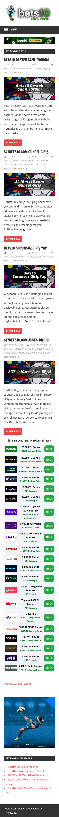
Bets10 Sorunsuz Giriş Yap (25, 248)
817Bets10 (18, 348)
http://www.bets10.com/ (18, 683)
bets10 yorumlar (13, 72)
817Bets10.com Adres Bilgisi (26, 340)
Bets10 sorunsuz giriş (15, 168)
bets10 (32, 68)
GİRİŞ (49, 449)
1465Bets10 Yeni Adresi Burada (26, 775)
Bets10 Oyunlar (40, 64)
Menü (14, 29)
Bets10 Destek (11, 68)
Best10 (24, 68)
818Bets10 (30, 348)
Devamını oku (13, 142)
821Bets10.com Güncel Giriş (26, 151)
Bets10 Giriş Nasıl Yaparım (23, 766)
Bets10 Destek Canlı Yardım (26, 59)
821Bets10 (18, 160)
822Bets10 (30, 160)
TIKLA (49, 459)
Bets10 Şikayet (45, 256)
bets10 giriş (43, 68)
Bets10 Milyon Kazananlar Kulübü (27, 771)
